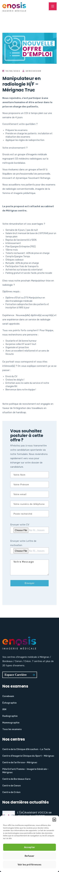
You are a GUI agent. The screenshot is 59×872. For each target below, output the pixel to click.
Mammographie (10, 722)
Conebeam (8, 696)
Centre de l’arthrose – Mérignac (19, 762)
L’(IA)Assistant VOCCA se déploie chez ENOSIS (34, 814)
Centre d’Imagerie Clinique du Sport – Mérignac (28, 756)
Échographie (9, 703)
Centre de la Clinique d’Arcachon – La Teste (26, 749)
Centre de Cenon (11, 785)
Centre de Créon (11, 792)
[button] (54, 819)
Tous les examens (12, 729)
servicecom (33, 71)
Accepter (29, 847)
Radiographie (9, 716)
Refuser (29, 856)
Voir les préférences (29, 864)
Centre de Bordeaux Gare (16, 779)
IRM (4, 709)
